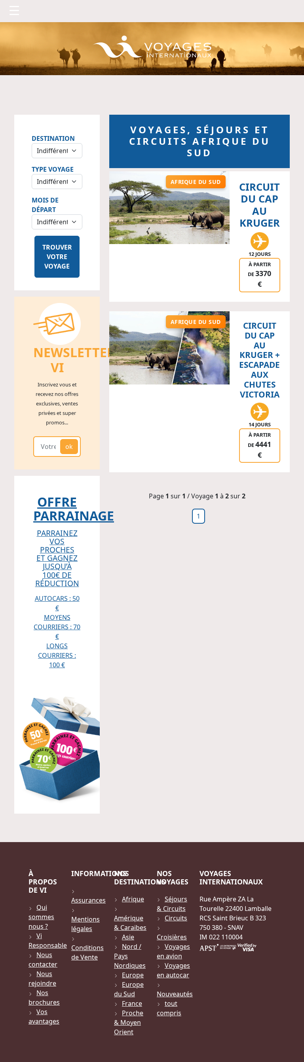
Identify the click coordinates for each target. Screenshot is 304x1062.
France (132, 1003)
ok (69, 446)
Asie (128, 937)
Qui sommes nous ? (41, 917)
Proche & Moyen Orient (128, 1022)
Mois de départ (45, 205)
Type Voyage (53, 169)
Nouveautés (175, 994)
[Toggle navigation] (14, 10)
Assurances (88, 900)
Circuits (176, 918)
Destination (53, 138)
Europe (133, 975)
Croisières (172, 937)
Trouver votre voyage (57, 257)
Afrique (133, 899)
